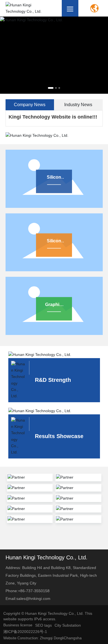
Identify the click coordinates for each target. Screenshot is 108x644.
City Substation (68, 625)
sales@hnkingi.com (33, 598)
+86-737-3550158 (34, 591)
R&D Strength (53, 380)
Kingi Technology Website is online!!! (53, 117)
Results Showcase (59, 436)
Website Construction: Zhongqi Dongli (33, 638)
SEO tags (43, 625)
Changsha (73, 638)
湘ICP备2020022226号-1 (25, 631)
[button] (50, 88)
